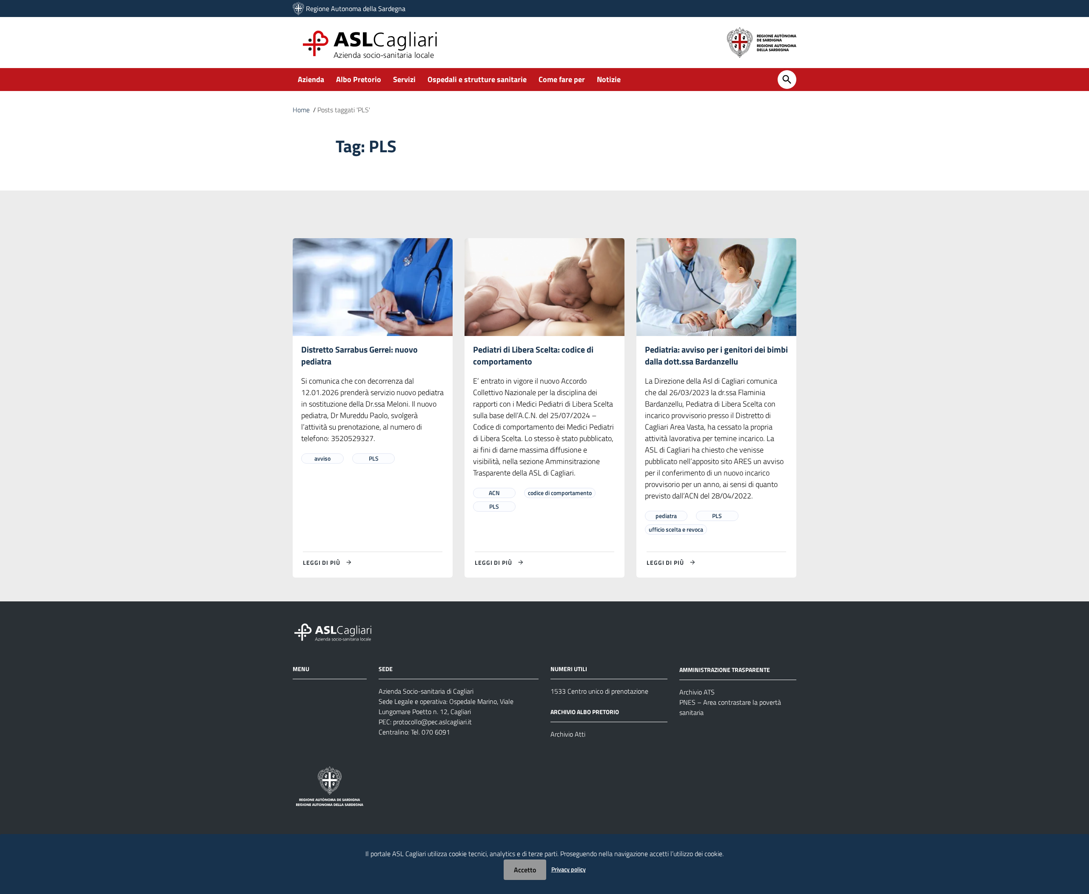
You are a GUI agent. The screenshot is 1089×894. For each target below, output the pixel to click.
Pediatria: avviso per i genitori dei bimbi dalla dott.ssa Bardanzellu (716, 355)
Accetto (525, 870)
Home (301, 110)
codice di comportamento (560, 492)
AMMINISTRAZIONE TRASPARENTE (724, 669)
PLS (374, 458)
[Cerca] (787, 79)
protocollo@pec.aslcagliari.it (432, 722)
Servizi (404, 79)
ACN (494, 492)
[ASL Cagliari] (298, 8)
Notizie (609, 79)
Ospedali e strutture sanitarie (477, 79)
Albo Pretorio (358, 79)
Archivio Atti (567, 734)
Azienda (311, 79)
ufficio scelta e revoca (676, 529)
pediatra (666, 515)
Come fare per (562, 79)
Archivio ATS (697, 692)
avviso (322, 458)
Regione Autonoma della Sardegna (355, 8)
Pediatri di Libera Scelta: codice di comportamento (533, 355)
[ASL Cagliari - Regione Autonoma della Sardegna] (337, 631)
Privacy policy (568, 869)
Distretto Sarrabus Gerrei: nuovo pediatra (359, 355)
